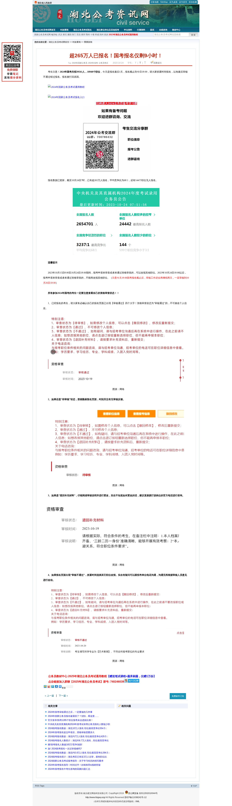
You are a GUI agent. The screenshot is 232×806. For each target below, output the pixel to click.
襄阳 (69, 34)
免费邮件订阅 (178, 696)
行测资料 (141, 30)
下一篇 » (63, 695)
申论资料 (128, 30)
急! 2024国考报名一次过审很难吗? (65, 748)
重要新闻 (88, 42)
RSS (37, 786)
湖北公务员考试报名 (82, 30)
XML (137, 801)
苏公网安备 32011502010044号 (143, 793)
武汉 (60, 34)
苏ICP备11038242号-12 (135, 797)
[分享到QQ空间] (45, 686)
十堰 (92, 34)
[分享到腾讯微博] (52, 686)
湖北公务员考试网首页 (45, 30)
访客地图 (154, 2)
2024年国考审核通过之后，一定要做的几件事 (70, 712)
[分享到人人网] (56, 686)
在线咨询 (163, 30)
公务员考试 (103, 63)
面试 (152, 30)
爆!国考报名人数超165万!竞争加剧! (65, 744)
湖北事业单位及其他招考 (108, 30)
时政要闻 (64, 30)
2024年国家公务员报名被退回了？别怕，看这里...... (73, 716)
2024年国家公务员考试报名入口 (68, 97)
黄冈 (83, 34)
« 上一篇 (49, 695)
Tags (42, 786)
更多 (106, 34)
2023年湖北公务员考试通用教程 (123, 34)
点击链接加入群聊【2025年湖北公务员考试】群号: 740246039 (86, 681)
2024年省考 (93, 63)
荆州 (102, 34)
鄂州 (88, 34)
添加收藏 (193, 2)
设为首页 (183, 2)
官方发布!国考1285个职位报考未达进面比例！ (70, 720)
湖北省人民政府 (45, 3)
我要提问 (157, 63)
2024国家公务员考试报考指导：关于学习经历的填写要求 (75, 761)
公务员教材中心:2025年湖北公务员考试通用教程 (102, 676)
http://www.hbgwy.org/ (95, 797)
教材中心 (176, 30)
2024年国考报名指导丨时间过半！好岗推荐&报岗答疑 (74, 765)
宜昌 (79, 34)
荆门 (74, 34)
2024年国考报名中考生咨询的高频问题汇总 (69, 769)
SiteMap (164, 2)
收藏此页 (163, 695)
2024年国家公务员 (79, 63)
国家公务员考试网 (42, 34)
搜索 (193, 35)
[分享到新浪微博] (49, 686)
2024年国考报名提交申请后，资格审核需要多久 (71, 732)
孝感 (97, 34)
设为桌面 (173, 2)
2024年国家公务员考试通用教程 (68, 87)
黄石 (65, 34)
